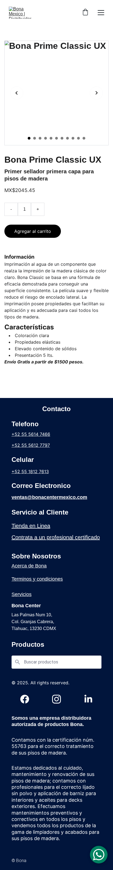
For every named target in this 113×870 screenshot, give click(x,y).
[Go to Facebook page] (27, 699)
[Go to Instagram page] (59, 699)
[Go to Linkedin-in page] (88, 699)
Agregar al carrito (32, 231)
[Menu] (101, 12)
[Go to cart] (85, 13)
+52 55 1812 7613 (30, 471)
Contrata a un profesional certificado (56, 537)
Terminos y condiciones (37, 579)
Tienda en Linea (31, 526)
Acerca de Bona (29, 566)
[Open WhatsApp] (99, 854)
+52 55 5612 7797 (31, 445)
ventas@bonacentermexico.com (49, 497)
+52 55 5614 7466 (31, 434)
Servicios (22, 594)
